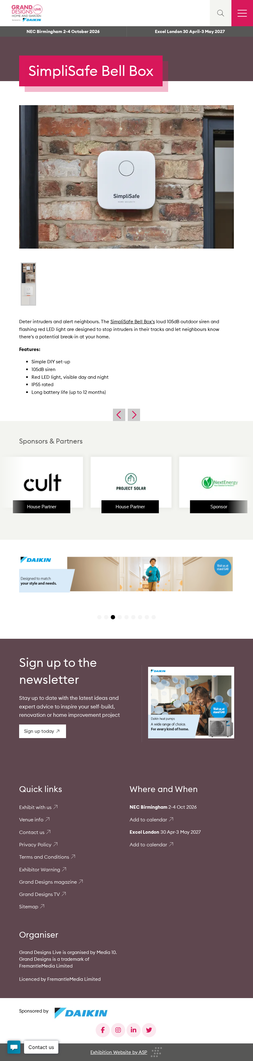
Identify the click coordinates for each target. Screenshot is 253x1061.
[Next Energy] (191, 482)
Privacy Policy (35, 844)
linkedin (133, 1030)
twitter (149, 1030)
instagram (118, 1030)
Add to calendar (148, 819)
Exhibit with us (35, 807)
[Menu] (242, 13)
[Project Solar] (102, 482)
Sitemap (28, 906)
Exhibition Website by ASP (118, 1052)
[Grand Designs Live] (26, 13)
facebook (103, 1030)
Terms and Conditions (44, 857)
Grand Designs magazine (48, 882)
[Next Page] (134, 415)
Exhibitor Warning (39, 869)
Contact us (31, 832)
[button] (99, 617)
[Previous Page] (119, 415)
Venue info (31, 819)
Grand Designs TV (39, 894)
